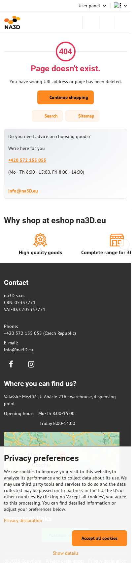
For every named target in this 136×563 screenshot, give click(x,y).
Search (50, 116)
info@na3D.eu (23, 191)
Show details (66, 553)
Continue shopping (68, 97)
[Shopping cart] (107, 22)
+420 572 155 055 (27, 160)
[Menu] (123, 22)
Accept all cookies (100, 538)
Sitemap (85, 116)
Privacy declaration (23, 520)
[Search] (91, 22)
